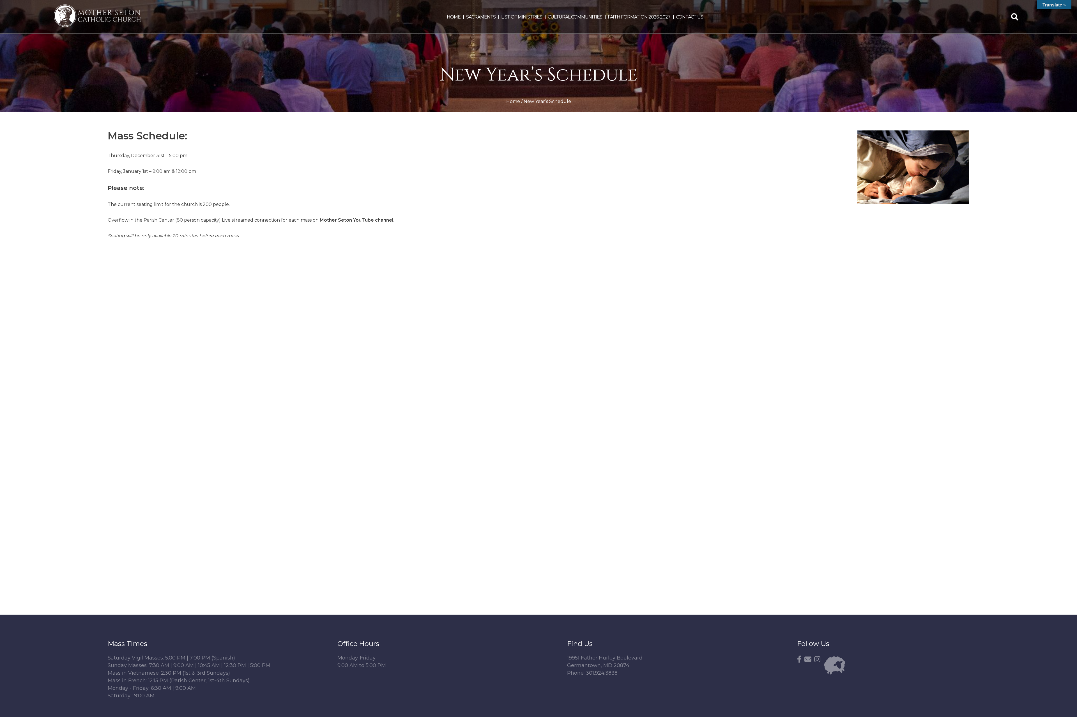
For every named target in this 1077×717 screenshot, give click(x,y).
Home (454, 17)
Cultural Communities (575, 17)
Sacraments (481, 17)
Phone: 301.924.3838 (592, 673)
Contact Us (689, 17)
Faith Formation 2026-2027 (639, 17)
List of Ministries (521, 17)
